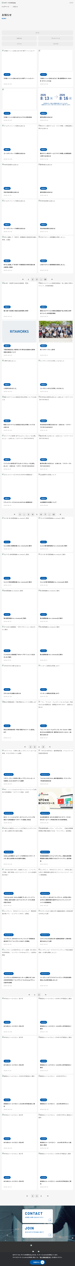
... (41, 279)
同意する (36, 1262)
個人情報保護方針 (45, 1257)
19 (45, 279)
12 (54, 514)
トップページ (5, 7)
